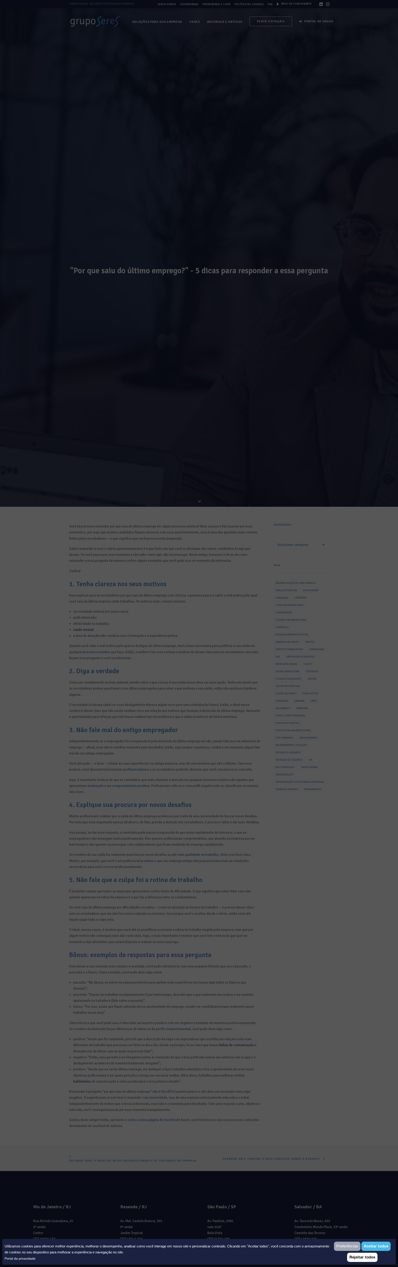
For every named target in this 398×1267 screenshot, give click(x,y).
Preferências (347, 1246)
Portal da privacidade (20, 1258)
